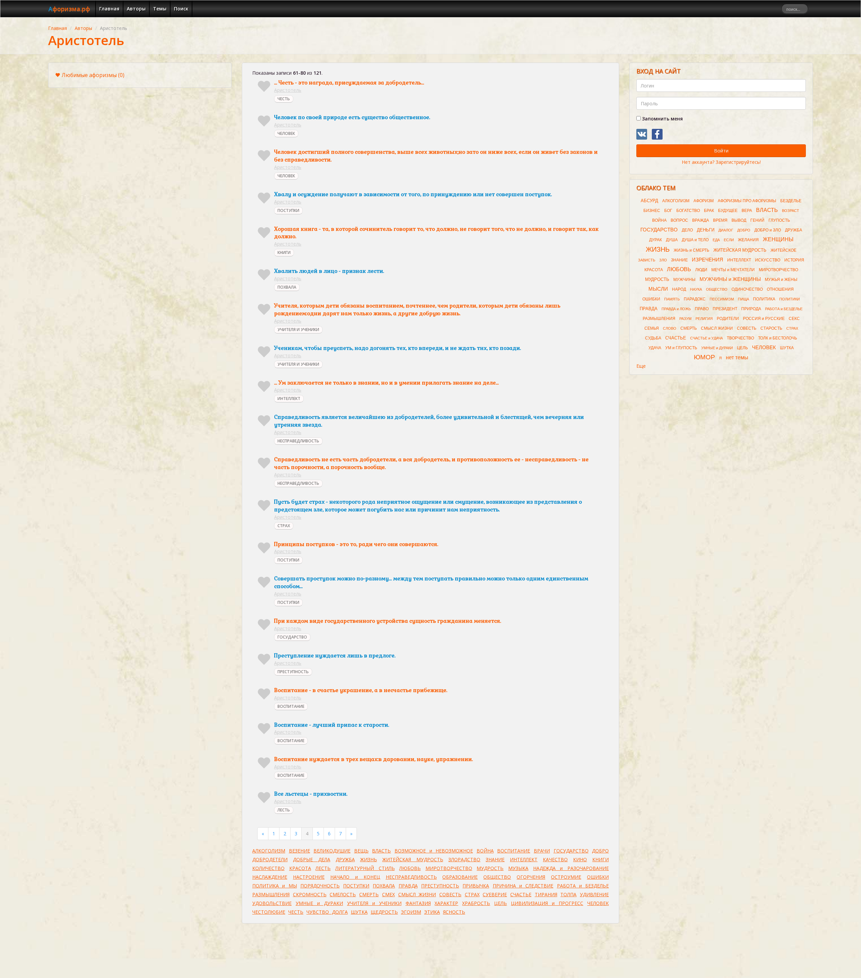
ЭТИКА (432, 912)
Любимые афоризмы (93, 75)
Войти (721, 150)
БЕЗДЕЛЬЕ (790, 200)
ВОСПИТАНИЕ (290, 706)
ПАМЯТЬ (672, 299)
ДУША (672, 240)
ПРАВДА (408, 885)
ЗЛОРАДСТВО (464, 859)
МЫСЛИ (658, 289)
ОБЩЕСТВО (497, 877)
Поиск (181, 8)
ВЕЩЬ (361, 850)
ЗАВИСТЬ (646, 260)
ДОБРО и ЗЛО (767, 230)
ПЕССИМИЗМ (722, 299)
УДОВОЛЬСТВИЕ (272, 903)
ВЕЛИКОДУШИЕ (331, 850)
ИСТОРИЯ (794, 260)
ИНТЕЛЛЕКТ (288, 398)
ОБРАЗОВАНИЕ (460, 877)
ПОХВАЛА (286, 287)
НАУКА (696, 289)
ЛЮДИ (701, 269)
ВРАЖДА (700, 220)
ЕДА (716, 240)
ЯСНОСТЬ (454, 912)
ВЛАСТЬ (381, 850)
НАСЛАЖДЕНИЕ (269, 877)
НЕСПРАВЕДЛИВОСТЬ (298, 441)
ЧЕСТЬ (283, 99)
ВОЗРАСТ (790, 211)
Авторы (136, 8)
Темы (159, 8)
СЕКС (794, 318)
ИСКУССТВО (767, 260)
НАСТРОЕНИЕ (309, 877)
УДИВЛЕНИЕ (594, 894)
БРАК (709, 210)
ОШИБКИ (598, 877)
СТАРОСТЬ (771, 328)
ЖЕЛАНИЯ (748, 240)
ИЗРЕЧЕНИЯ (707, 259)
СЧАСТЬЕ (520, 894)
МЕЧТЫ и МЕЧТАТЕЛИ (733, 269)
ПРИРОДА (751, 308)
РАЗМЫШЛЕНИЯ (271, 894)
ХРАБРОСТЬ (476, 903)
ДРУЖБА (345, 859)
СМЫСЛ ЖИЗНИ (417, 894)
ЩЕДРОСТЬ (384, 912)
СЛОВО (669, 328)
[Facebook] (657, 134)
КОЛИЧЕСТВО (268, 868)
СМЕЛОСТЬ (343, 894)
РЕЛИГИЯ (704, 319)
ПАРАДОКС (695, 299)
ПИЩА (743, 299)
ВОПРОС (679, 220)
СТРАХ (283, 526)
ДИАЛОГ (725, 230)
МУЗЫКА (518, 868)
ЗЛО (663, 260)
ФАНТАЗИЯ (418, 903)
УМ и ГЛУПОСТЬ (681, 348)
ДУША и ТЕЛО (695, 240)
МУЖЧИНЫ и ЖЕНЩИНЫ (730, 279)
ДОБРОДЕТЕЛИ (270, 859)
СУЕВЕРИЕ (495, 894)
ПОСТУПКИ (288, 210)
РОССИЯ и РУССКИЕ (764, 318)
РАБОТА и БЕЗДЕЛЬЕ (583, 885)
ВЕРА (747, 210)
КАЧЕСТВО (555, 859)
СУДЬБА (653, 338)
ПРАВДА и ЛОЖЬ (676, 309)
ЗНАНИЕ (495, 859)
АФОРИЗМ (704, 200)
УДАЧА (654, 348)
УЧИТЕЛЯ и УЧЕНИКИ (374, 903)
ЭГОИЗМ (411, 912)
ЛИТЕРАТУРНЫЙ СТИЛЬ (365, 868)
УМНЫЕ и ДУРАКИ (319, 903)
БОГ (668, 210)
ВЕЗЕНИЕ (299, 850)
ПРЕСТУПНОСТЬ (293, 672)
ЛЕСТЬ (283, 810)
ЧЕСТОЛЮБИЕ (268, 912)
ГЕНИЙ (757, 220)
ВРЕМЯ (720, 220)
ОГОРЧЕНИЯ (531, 877)
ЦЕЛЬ (500, 903)
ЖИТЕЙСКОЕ (783, 250)
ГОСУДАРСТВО (292, 637)
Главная (109, 8)
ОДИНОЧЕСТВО (747, 289)
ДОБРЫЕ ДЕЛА (311, 859)
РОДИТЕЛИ (728, 318)
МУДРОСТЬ (490, 868)
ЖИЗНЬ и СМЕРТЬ (691, 250)
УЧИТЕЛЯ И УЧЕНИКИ (298, 329)
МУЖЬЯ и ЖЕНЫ (781, 279)
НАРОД (679, 289)
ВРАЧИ (542, 850)
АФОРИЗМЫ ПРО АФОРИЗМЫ (747, 200)
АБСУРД (649, 200)
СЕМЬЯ (651, 328)
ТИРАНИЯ (546, 894)
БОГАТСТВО (688, 210)
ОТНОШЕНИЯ (780, 289)
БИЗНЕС (651, 210)
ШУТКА (359, 912)
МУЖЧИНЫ (684, 279)
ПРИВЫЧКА (475, 885)
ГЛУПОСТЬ (779, 220)
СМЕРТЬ (369, 894)
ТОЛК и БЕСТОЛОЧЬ (777, 338)
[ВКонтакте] (641, 134)
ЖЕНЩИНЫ (778, 239)
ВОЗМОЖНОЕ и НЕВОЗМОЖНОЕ (434, 850)
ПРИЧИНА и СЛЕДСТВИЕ (523, 885)
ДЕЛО (687, 230)
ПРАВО (702, 308)
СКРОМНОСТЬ (310, 894)
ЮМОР (704, 357)
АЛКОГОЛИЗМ (268, 850)
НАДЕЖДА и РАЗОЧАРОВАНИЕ (571, 868)
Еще (641, 366)
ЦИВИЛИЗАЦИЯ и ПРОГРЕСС (547, 903)
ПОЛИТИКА (764, 299)
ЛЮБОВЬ (410, 868)
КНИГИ (284, 252)
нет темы (737, 357)
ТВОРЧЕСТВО (740, 338)
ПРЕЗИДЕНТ (725, 308)
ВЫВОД (739, 220)
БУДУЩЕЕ (728, 210)
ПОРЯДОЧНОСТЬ (320, 885)
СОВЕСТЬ (450, 894)
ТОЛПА (568, 894)
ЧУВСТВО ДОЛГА (327, 912)
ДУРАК (655, 240)
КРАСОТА (300, 868)
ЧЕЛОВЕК (286, 133)
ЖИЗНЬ (368, 859)
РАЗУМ (685, 319)
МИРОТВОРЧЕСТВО (448, 868)
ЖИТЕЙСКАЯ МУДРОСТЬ (412, 859)
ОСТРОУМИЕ (566, 877)
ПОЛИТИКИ (789, 299)
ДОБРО (600, 850)
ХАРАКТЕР (446, 903)
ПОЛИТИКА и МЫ (274, 885)
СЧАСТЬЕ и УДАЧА (706, 338)
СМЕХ (388, 894)
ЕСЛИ (729, 240)
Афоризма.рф (69, 9)
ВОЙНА (485, 850)
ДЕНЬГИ (705, 229)
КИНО (580, 859)
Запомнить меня (662, 118)
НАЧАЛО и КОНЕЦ (355, 877)
